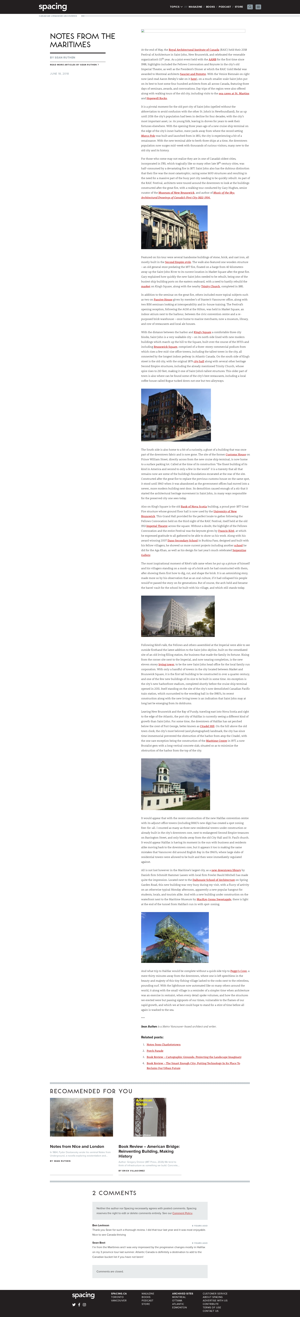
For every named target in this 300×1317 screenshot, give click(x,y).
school (238, 545)
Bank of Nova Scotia (194, 506)
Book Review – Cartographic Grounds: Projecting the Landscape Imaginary (194, 1057)
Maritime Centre (216, 740)
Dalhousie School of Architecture (214, 880)
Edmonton (179, 1307)
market (145, 286)
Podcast (225, 7)
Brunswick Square (165, 346)
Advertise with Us (215, 1300)
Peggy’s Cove (238, 971)
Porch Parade (155, 1050)
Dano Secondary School (183, 540)
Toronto (117, 1297)
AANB (212, 59)
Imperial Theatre (157, 526)
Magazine (195, 7)
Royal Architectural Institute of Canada (194, 49)
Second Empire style (178, 262)
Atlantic (178, 1304)
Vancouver (119, 1300)
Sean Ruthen (65, 58)
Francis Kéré (226, 530)
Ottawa (177, 1300)
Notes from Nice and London (77, 1146)
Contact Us (211, 1311)
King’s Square (202, 332)
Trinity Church (210, 286)
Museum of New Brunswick (176, 192)
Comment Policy (182, 1213)
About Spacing (213, 1297)
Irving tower (166, 664)
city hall (199, 361)
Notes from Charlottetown (164, 1044)
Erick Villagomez (133, 1170)
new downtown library (226, 870)
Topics (175, 7)
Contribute (211, 1304)
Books (210, 7)
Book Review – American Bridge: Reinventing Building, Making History (149, 1151)
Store (239, 7)
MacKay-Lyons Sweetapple (214, 899)
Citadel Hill (207, 726)
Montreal (179, 1297)
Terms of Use (212, 1307)
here (193, 79)
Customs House (236, 454)
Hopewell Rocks (157, 98)
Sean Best (98, 1243)
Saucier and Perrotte (193, 74)
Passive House (163, 299)
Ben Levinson (100, 1225)
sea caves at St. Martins (234, 93)
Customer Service (215, 1293)
